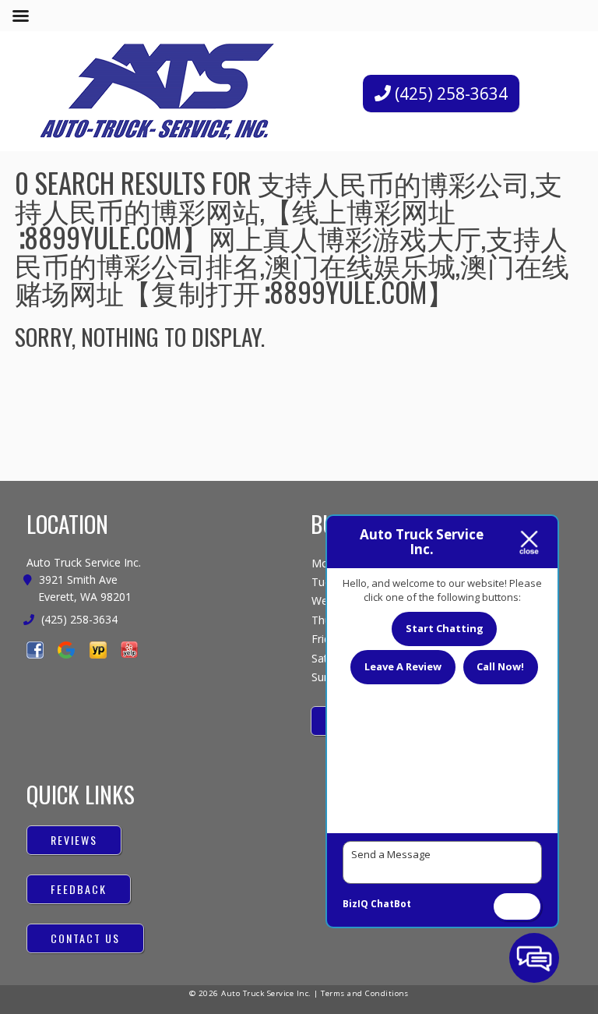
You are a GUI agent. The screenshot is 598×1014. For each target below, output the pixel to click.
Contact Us (85, 938)
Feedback (79, 889)
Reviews (74, 840)
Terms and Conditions (365, 993)
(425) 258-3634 (449, 93)
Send (517, 905)
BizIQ (355, 903)
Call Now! (500, 666)
